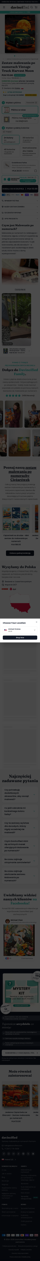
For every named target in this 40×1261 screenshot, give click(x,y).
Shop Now (20, 637)
